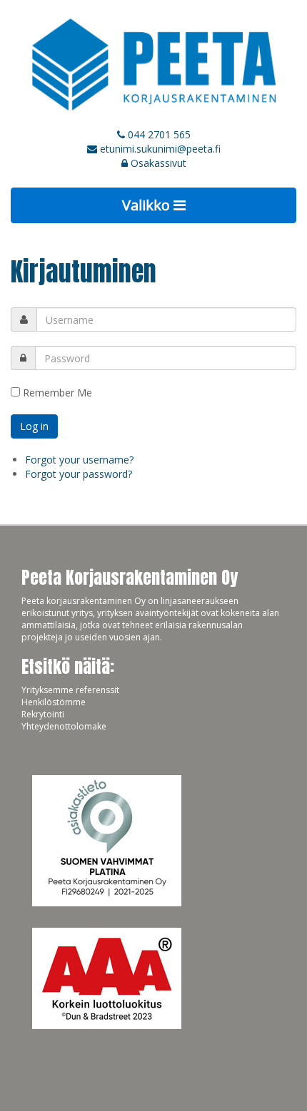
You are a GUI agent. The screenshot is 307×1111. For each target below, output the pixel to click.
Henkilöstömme (53, 702)
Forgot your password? (78, 474)
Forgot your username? (79, 459)
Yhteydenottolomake (63, 726)
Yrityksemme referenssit (70, 690)
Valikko (147, 205)
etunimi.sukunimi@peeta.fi (160, 148)
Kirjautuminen (83, 271)
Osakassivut (157, 163)
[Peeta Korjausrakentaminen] (153, 63)
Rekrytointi (42, 714)
